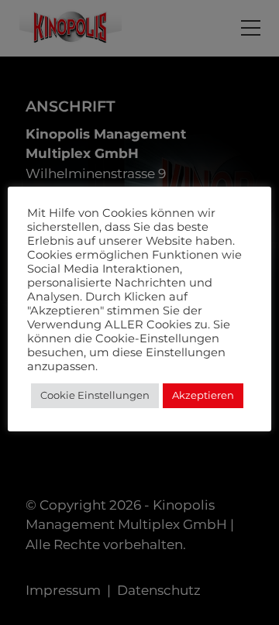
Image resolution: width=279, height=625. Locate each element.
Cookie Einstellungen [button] (95, 395)
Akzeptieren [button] (203, 395)
